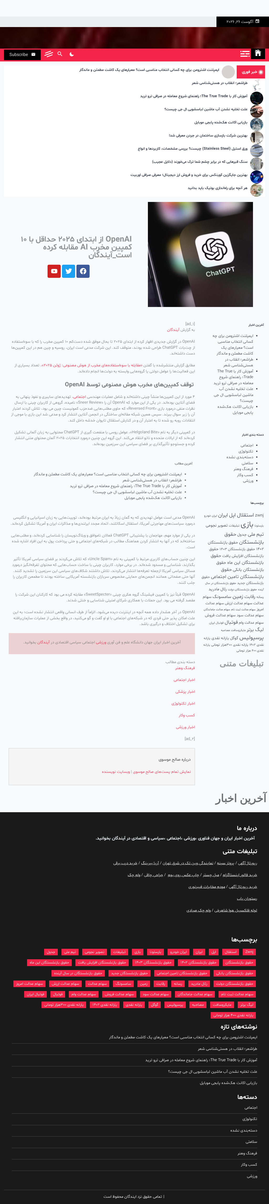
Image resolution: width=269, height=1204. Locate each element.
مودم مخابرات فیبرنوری (206, 887)
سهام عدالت (97, 983)
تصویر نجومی (217, 525)
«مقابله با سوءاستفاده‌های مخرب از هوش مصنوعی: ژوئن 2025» (92, 365)
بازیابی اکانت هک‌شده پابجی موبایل (220, 123)
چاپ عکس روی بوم (183, 875)
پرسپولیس (251, 638)
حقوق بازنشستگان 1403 (237, 549)
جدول (242, 535)
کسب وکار (245, 475)
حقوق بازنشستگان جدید (129, 973)
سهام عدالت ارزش (238, 603)
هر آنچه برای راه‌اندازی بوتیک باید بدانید (217, 188)
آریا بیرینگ (150, 863)
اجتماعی (247, 445)
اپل (232, 515)
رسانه (260, 597)
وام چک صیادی (199, 910)
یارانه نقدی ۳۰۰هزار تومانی (229, 645)
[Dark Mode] (71, 55)
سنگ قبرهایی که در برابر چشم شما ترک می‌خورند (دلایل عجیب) (199, 162)
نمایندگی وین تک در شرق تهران (188, 863)
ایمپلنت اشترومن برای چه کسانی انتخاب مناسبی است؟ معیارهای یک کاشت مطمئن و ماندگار (149, 70)
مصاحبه (225, 630)
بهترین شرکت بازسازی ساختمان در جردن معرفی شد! (208, 136)
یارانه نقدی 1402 (104, 1004)
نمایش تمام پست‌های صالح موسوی (162, 772)
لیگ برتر (255, 630)
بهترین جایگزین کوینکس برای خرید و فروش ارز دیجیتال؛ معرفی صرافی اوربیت (189, 175)
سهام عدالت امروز (29, 983)
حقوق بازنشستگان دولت (242, 590)
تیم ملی (256, 534)
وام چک (134, 875)
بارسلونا (259, 526)
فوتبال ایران (216, 623)
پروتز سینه (225, 863)
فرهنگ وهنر (243, 469)
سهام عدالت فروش (220, 615)
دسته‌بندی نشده (239, 457)
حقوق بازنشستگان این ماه (49, 962)
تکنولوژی (246, 451)
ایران (223, 515)
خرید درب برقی (125, 863)
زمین (237, 596)
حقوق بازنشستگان (239, 962)
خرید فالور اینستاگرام (240, 875)
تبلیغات (234, 525)
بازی (247, 524)
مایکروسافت (238, 630)
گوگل (234, 638)
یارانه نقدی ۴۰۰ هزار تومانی (233, 1015)
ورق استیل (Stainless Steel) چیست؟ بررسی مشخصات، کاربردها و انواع (192, 149)
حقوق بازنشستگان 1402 (198, 962)
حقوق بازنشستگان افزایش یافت (102, 962)
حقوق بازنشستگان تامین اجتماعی (182, 973)
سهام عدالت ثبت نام (243, 610)
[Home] (258, 54)
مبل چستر (211, 875)
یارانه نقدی (220, 638)
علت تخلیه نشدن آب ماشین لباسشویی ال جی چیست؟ (205, 109)
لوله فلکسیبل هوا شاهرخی (235, 910)
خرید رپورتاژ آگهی (243, 887)
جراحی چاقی (153, 875)
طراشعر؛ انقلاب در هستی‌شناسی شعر (219, 83)
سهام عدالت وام (251, 622)
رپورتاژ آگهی (247, 863)
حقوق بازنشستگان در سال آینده (78, 973)
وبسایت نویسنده (116, 772)
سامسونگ (222, 597)
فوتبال (231, 622)
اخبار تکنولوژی (183, 703)
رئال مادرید (218, 589)
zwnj (259, 515)
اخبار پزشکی (185, 692)
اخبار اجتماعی (184, 680)
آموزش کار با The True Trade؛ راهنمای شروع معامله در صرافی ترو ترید (193, 96)
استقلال (245, 515)
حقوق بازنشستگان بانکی (234, 973)
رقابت (249, 596)
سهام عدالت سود (250, 615)
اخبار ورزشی (185, 727)
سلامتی (247, 463)
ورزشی (248, 481)
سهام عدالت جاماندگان (217, 610)
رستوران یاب (247, 898)
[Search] (60, 55)
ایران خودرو (210, 516)
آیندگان (173, 330)
